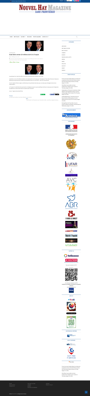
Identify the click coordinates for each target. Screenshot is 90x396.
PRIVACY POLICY (49, 384)
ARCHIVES (64, 46)
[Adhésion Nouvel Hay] (71, 254)
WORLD (63, 70)
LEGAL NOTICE (12, 384)
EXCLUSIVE (29, 36)
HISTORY (47, 383)
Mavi (19, 59)
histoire (35, 58)
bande (18, 58)
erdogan (25, 58)
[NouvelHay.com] (11, 1)
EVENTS (63, 54)
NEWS (63, 61)
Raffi (11, 56)
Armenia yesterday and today (71, 117)
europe (28, 58)
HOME (11, 36)
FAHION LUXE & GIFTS (66, 57)
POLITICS (64, 63)
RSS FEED (72, 362)
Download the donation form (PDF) (71, 262)
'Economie (12, 58)
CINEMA (63, 52)
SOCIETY (64, 65)
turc (20, 59)
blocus (22, 58)
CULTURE (22, 36)
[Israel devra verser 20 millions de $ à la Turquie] (34, 46)
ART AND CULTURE (66, 48)
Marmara (16, 59)
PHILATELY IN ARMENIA (32, 387)
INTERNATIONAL (12, 52)
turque (22, 59)
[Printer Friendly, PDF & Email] (14, 62)
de (23, 58)
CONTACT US (45, 36)
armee (15, 58)
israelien (40, 58)
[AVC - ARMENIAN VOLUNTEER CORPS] (71, 178)
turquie (25, 59)
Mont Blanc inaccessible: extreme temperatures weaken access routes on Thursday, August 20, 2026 (70, 86)
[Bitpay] (71, 288)
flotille (31, 58)
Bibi (19, 58)
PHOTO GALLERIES (37, 36)
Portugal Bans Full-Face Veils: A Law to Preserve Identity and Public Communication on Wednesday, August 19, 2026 (71, 104)
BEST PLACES (16, 36)
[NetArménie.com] (71, 113)
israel (38, 58)
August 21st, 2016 (16, 56)
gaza (33, 58)
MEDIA (63, 59)
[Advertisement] (45, 22)
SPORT (63, 68)
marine (13, 59)
